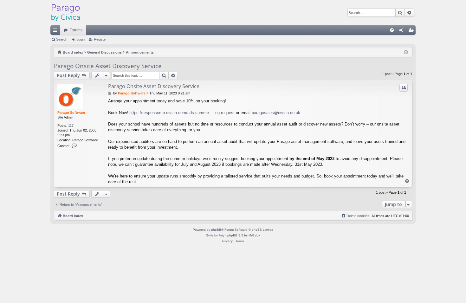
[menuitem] (392, 30)
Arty (221, 235)
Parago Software (71, 112)
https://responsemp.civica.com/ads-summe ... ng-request (182, 112)
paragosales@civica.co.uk (276, 112)
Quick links (56, 31)
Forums (75, 30)
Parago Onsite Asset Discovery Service (108, 66)
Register (100, 39)
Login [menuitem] (402, 31)
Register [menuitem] (412, 31)
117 (71, 125)
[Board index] (65, 12)
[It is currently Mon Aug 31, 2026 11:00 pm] (406, 52)
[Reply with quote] (403, 88)
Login (80, 39)
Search (61, 39)
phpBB (216, 229)
